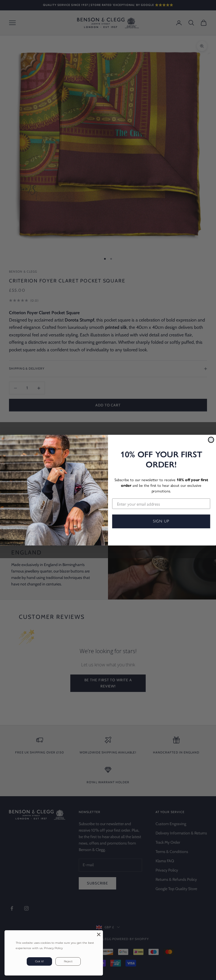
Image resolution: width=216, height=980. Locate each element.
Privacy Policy (53, 948)
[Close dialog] (211, 439)
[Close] (99, 934)
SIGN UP (161, 521)
